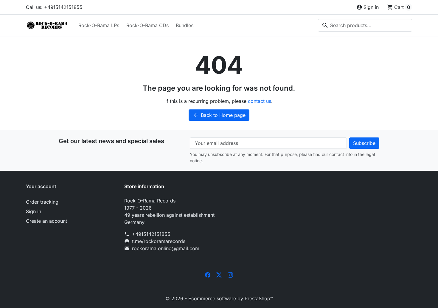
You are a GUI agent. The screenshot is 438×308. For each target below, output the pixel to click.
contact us (259, 101)
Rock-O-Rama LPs (98, 25)
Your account (41, 186)
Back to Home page (219, 115)
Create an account (46, 221)
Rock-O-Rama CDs (147, 25)
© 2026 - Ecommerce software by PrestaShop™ (219, 298)
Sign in (33, 211)
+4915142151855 (151, 234)
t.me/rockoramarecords (158, 241)
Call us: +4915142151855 (54, 7)
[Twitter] (219, 274)
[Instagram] (230, 274)
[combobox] (365, 25)
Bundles (184, 25)
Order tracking (42, 202)
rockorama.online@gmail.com (165, 248)
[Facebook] (208, 274)
